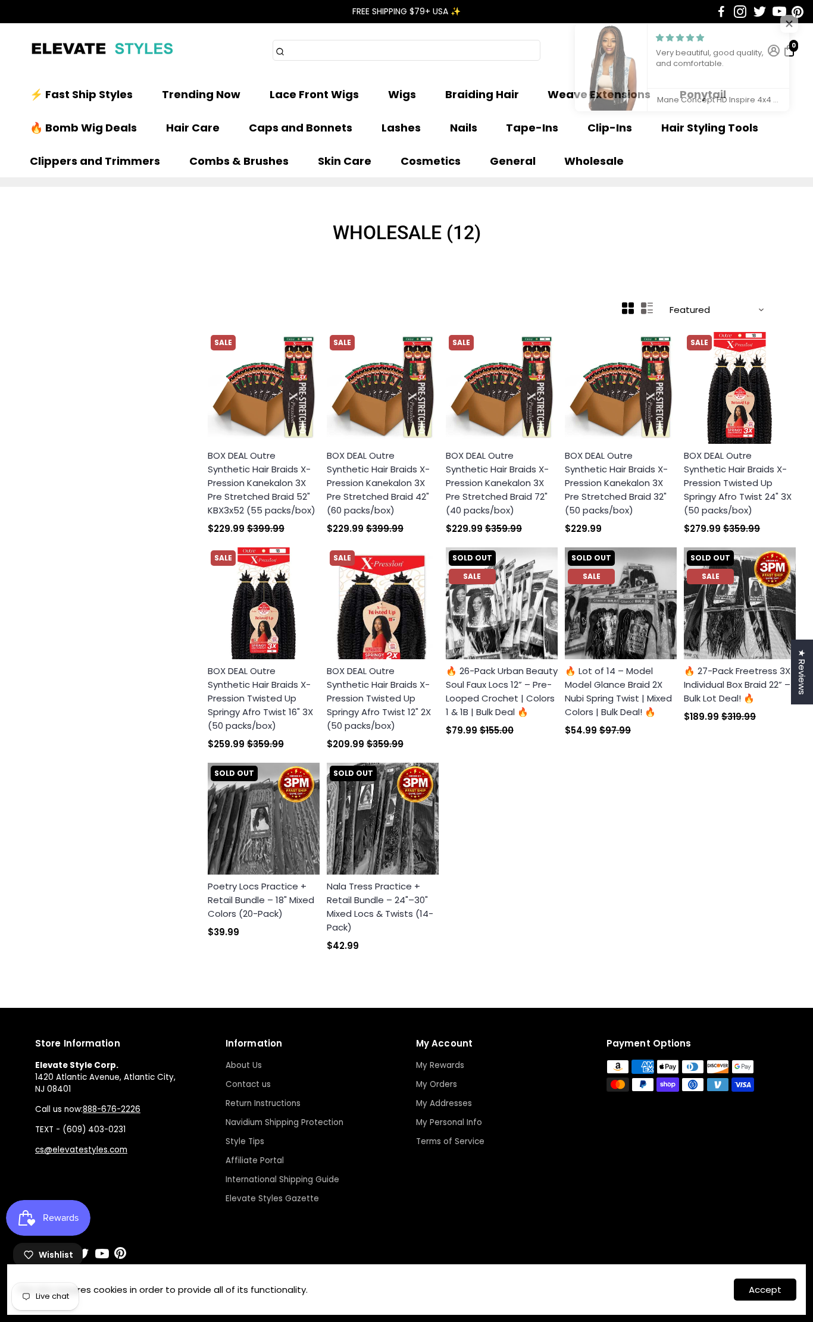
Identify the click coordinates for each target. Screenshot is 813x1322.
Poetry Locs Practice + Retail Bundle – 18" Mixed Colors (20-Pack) (261, 900)
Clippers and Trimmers (95, 160)
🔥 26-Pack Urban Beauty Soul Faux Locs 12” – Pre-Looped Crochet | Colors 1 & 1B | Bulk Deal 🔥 (502, 691)
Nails (463, 127)
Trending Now (201, 94)
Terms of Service (450, 1141)
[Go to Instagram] (740, 12)
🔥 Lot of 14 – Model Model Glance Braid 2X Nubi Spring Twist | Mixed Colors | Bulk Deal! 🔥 (618, 691)
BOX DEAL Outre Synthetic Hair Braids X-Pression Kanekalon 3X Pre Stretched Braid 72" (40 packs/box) (497, 482)
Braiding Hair (482, 94)
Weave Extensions (599, 94)
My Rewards (440, 1065)
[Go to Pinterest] (797, 12)
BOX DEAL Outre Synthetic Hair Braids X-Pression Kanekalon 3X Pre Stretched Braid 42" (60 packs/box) (378, 482)
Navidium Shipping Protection (284, 1122)
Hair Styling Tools (709, 127)
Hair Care (193, 127)
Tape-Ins (532, 127)
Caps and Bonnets (300, 127)
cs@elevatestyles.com (81, 1149)
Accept (765, 1289)
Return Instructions (263, 1103)
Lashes (401, 127)
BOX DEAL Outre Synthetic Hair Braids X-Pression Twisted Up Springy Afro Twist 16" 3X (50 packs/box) (260, 698)
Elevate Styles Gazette (272, 1198)
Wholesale (594, 160)
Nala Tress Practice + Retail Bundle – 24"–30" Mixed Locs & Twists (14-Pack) (380, 906)
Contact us (248, 1084)
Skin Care (344, 160)
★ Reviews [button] (802, 672)
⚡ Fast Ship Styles (81, 94)
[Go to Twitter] (759, 12)
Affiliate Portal (255, 1160)
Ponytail (703, 94)
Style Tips (245, 1141)
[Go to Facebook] (721, 12)
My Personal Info (449, 1122)
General (513, 160)
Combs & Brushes (239, 160)
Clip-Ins (609, 127)
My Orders (436, 1084)
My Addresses (444, 1103)
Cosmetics (431, 160)
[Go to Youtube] (779, 12)
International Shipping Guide (282, 1179)
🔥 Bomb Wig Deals (83, 127)
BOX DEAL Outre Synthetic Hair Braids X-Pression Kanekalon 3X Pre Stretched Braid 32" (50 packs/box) (616, 482)
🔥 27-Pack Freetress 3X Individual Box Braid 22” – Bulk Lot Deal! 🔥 (737, 684)
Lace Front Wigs (314, 94)
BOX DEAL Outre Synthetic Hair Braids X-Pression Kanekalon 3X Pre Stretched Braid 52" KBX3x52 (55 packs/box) (261, 482)
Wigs (402, 94)
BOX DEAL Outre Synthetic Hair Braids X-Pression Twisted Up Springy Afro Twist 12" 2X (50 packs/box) (379, 698)
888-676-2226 (111, 1109)
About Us (244, 1065)
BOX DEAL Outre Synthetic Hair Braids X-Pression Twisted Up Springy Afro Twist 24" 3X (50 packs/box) (738, 482)
